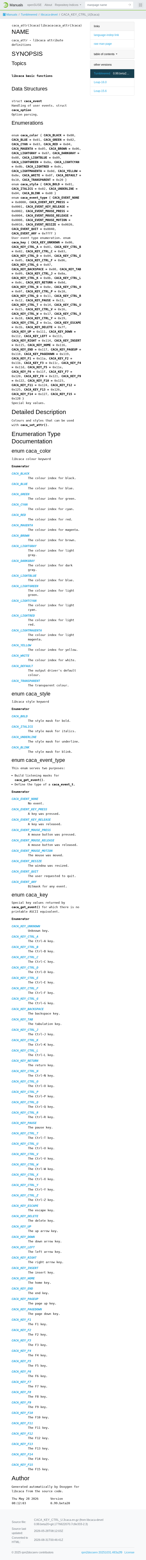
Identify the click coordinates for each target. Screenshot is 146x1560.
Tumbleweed (29, 14)
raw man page (103, 43)
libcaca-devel (49, 14)
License (129, 1552)
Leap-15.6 (100, 90)
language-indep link (106, 34)
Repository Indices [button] (67, 4)
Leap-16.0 (100, 82)
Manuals (11, 14)
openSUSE (34, 4)
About (48, 4)
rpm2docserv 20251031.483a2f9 (101, 1552)
